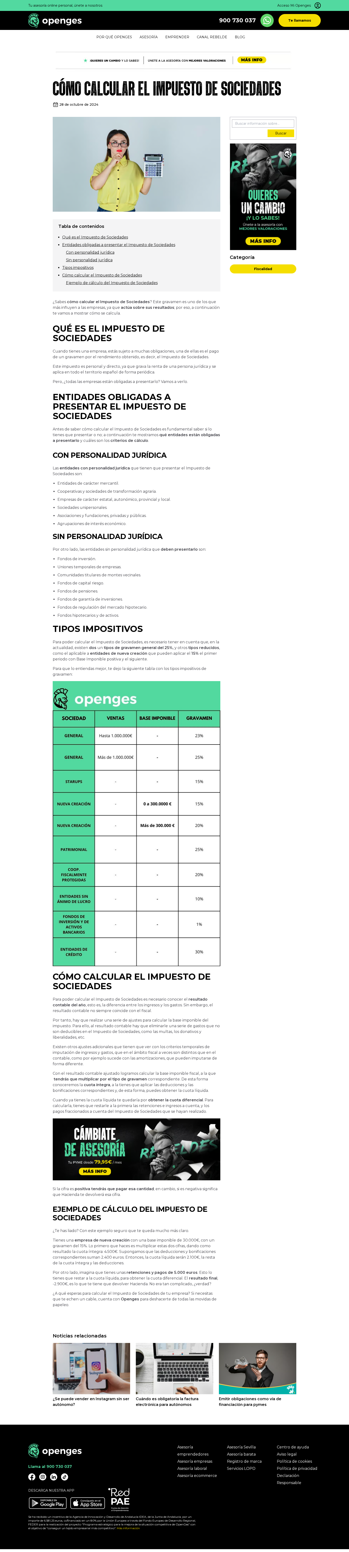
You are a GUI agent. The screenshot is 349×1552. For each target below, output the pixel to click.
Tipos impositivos (78, 267)
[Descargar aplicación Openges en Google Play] (47, 1503)
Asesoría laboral (192, 1468)
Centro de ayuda (293, 1447)
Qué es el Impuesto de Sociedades (95, 237)
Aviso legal (287, 1454)
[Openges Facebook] (31, 1476)
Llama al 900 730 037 (50, 1466)
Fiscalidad (263, 269)
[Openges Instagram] (42, 1476)
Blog (240, 37)
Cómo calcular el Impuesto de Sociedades (102, 275)
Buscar (281, 133)
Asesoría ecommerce (197, 1475)
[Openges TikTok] (64, 1476)
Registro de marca (244, 1461)
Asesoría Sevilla (241, 1447)
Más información (128, 1528)
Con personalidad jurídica (90, 252)
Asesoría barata (241, 1454)
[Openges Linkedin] (53, 1476)
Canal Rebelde (212, 37)
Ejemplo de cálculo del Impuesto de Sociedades (112, 283)
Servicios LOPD (241, 1468)
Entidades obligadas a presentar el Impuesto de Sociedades (118, 245)
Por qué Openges (114, 37)
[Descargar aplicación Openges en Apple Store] (87, 1503)
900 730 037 (237, 20)
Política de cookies (294, 1461)
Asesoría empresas (194, 1461)
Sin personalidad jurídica (89, 260)
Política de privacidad (297, 1468)
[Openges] (55, 20)
